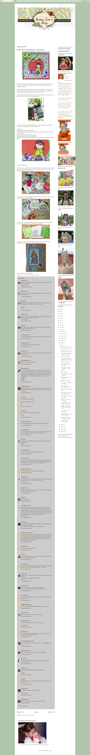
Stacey (22, 291)
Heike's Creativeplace (26, 641)
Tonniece (23, 612)
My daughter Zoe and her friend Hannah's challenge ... (67, 359)
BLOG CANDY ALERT (66, 349)
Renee (22, 410)
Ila (21, 554)
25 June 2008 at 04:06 (26, 528)
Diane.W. (23, 585)
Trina (22, 521)
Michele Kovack (25, 469)
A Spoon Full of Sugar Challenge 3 (65, 400)
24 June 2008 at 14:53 (26, 364)
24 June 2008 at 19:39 (26, 434)
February (63, 431)
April (62, 427)
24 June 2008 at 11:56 (26, 330)
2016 (61, 314)
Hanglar (37, 275)
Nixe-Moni (23, 477)
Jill (21, 679)
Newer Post (20, 712)
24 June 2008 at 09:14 (26, 296)
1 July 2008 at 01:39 (25, 703)
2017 (61, 311)
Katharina (36, 125)
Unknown (23, 595)
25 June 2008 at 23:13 (26, 646)
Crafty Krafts (28, 96)
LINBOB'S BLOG (25, 604)
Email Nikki (60, 117)
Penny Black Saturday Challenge (65, 364)
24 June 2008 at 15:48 (26, 392)
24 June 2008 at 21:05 (26, 483)
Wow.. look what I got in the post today (66, 396)
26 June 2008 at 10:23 (26, 663)
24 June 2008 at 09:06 (26, 287)
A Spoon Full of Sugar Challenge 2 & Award (65, 418)
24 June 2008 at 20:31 (26, 464)
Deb (22, 325)
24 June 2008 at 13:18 (26, 346)
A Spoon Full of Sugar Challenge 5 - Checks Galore (65, 369)
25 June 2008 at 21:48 (26, 627)
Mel (22, 497)
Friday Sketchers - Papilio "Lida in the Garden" (66, 403)
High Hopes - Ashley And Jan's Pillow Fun (66, 393)
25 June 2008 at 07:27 (26, 581)
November (63, 334)
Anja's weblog (24, 650)
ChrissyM (23, 699)
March (62, 429)
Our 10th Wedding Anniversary (64, 421)
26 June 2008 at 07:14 (26, 654)
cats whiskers (24, 505)
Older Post (51, 712)
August (62, 341)
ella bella (23, 563)
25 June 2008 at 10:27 (26, 600)
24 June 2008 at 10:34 (26, 310)
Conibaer (23, 546)
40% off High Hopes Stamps (66, 351)
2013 (61, 320)
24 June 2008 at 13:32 (26, 356)
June (62, 345)
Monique (23, 688)
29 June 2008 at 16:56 (26, 695)
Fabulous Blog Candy (65, 356)
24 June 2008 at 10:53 (26, 321)
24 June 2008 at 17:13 (26, 406)
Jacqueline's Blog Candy (65, 381)
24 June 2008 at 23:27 (26, 517)
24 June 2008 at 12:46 (26, 338)
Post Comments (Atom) (28, 715)
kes (22, 397)
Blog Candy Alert (64, 372)
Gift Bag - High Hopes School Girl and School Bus (66, 407)
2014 (61, 318)
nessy (22, 573)
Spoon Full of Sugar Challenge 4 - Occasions (66, 386)
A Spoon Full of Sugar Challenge (27, 275)
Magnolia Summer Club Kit (66, 347)
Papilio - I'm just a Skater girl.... (66, 390)
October (62, 336)
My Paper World (25, 421)
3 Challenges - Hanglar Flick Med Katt (67, 383)
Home (36, 712)
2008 (61, 330)
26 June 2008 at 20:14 (26, 684)
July (62, 343)
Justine (23, 280)
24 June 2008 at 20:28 (26, 453)
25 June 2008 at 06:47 (26, 550)
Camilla (23, 314)
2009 (61, 327)
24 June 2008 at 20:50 (26, 472)
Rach (22, 658)
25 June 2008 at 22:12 (26, 636)
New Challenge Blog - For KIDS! (66, 378)
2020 (61, 309)
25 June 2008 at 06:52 (26, 569)
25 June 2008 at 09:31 (26, 590)
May (62, 425)
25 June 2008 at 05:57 (26, 542)
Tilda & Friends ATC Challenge (65, 411)
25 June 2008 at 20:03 (26, 608)
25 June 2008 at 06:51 (26, 559)
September (63, 338)
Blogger (50, 750)
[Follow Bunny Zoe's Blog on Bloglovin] (64, 52)
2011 (61, 323)
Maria (24, 241)
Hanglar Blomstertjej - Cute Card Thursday (66, 414)
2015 (61, 316)
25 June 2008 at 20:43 (26, 616)
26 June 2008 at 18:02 (26, 674)
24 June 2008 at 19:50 (26, 445)
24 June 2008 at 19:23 (26, 425)
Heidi (31, 168)
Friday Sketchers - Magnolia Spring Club (66, 374)
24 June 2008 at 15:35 (26, 382)
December (63, 331)
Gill (22, 439)
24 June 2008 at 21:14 (26, 493)
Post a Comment (23, 705)
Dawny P (23, 487)
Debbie (22, 668)
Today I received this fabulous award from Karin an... (67, 354)
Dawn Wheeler (24, 360)
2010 (61, 325)
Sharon (23, 351)
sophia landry (24, 386)
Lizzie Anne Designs (65, 362)
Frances (23, 631)
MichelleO (23, 368)
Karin (23, 196)
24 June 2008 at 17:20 (26, 417)
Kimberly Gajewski (25, 532)
